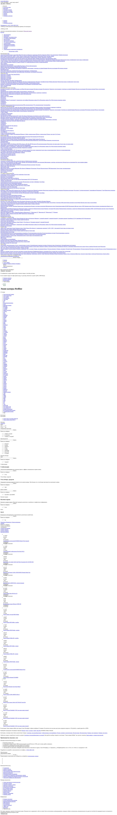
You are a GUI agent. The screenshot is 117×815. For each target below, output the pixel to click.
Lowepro (5, 361)
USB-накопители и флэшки (7, 64)
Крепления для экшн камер (53, 144)
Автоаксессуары (51, 245)
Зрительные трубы (5, 167)
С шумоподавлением (84, 190)
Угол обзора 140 (7, 406)
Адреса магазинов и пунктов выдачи (11, 782)
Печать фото (3, 70)
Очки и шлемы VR (11, 209)
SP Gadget (5, 375)
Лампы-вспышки (25, 92)
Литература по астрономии (69, 162)
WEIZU (5, 383)
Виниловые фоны (41, 118)
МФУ (20, 213)
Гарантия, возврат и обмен (9, 784)
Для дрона (5, 299)
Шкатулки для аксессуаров (81, 253)
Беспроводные (30, 190)
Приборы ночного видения (7, 169)
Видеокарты (71, 206)
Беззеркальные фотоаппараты (7, 58)
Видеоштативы (29, 140)
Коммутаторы (27, 203)
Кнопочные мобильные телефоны (8, 222)
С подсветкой (6, 163)
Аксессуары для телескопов (7, 162)
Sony (19, 58)
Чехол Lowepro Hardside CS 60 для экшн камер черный (16, 710)
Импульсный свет (5, 92)
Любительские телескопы (31, 161)
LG (14, 179)
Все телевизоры (20, 174)
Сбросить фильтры (16, 522)
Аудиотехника (7, 43)
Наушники (3, 190)
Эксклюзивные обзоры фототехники (11, 771)
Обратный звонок (27, 31)
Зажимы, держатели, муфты (16, 119)
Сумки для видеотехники (6, 148)
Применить (3, 522)
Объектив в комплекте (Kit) (33, 54)
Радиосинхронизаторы (18, 105)
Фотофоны (3, 118)
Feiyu (4, 343)
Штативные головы (20, 117)
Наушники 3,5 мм (100, 190)
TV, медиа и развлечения (9, 42)
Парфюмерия (36, 251)
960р (4, 394)
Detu (4, 322)
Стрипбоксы (3, 102)
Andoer (4, 321)
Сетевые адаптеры (35, 203)
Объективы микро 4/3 (6, 79)
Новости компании (7, 770)
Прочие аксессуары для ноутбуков (89, 202)
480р (4, 398)
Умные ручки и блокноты (69, 253)
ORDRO (5, 365)
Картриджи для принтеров (28, 213)
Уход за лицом (59, 251)
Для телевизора (10, 191)
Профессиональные (63, 54)
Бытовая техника (4, 252)
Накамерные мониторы (6, 120)
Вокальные (27, 198)
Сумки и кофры (4, 112)
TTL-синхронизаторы (38, 105)
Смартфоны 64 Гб (80, 218)
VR (1, 186)
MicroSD (5, 306)
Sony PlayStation (13, 184)
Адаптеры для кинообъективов (34, 732)
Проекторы (3, 179)
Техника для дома (22, 252)
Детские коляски (12, 249)
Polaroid (5, 316)
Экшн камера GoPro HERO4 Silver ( (11, 694)
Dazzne (4, 339)
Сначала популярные (5, 528)
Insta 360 (16, 144)
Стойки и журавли (5, 134)
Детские (39, 168)
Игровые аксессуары (5, 185)
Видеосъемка (7, 39)
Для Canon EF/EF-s (15, 74)
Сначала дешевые (5, 530)
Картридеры (40, 56)
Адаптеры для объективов (7, 83)
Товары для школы (61, 249)
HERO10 (5, 389)
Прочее (5, 48)
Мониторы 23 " (34, 212)
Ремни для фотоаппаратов (59, 61)
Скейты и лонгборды (49, 246)
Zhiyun (4, 387)
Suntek (4, 376)
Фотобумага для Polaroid (30, 72)
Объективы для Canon (6, 74)
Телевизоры (3, 174)
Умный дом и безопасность (59, 252)
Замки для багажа (92, 253)
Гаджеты (6, 46)
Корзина (5, 267)
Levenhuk (7, 164)
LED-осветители (27, 94)
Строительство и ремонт (15, 247)
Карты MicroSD (33, 56)
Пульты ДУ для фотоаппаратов (28, 62)
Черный (5, 390)
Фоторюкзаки (15, 61)
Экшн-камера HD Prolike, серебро (11, 622)
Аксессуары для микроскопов (63, 168)
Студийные (16, 198)
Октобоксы (3, 103)
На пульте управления (36, 150)
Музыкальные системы (28, 181)
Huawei (11, 219)
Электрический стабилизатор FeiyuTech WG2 (13, 551)
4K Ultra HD (29, 144)
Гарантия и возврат (7, 11)
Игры (55, 246)
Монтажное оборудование (7, 152)
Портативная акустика (6, 183)
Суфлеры (23, 152)
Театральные (24, 164)
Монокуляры (3, 166)
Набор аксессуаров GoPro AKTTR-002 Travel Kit (14, 702)
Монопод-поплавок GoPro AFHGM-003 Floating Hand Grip (16, 572)
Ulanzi (4, 381)
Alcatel (18, 222)
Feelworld (14, 120)
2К (4, 403)
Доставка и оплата (7, 9)
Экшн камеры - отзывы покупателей (94, 735)
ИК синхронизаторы (28, 105)
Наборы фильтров (56, 59)
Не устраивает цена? (8, 788)
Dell (14, 201)
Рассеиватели (19, 68)
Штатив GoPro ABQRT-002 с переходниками (13, 583)
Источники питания (5, 57)
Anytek (4, 335)
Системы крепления (5, 119)
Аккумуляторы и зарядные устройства (38, 92)
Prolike (4, 317)
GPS (4, 300)
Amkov (4, 333)
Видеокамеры (4, 136)
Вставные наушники (58, 190)
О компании (6, 767)
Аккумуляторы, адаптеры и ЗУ (27, 91)
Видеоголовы (22, 140)
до (5, 427)
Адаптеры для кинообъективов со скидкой (34, 735)
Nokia (21, 222)
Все (8, 53)
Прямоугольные (7, 392)
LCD (31, 179)
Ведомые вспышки (38, 89)
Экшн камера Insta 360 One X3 (10, 593)
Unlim (4, 382)
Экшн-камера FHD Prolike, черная (11, 661)
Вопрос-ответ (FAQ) (8, 789)
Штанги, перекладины (41, 134)
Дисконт (5, 14)
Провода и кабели (16, 62)
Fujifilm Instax (18, 67)
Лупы (2, 163)
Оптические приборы (9, 40)
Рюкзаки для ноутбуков (18, 202)
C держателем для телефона (22, 146)
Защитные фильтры (12, 81)
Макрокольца (16, 83)
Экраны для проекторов (6, 180)
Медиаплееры (4, 178)
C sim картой (57, 228)
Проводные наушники (110, 190)
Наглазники (9, 62)
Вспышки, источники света (10, 37)
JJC (4, 357)
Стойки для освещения (14, 134)
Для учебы (33, 201)
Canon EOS (15, 54)
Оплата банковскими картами (10, 800)
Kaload (4, 360)
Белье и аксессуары (5, 253)
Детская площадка (85, 249)
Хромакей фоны (33, 118)
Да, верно (3, 3)
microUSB (5, 405)
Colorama (11, 118)
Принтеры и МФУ (5, 213)
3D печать (3, 214)
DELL (13, 212)
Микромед (17, 168)
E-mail (14, 754)
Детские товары (4, 249)
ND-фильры (19, 81)
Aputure (18, 91)
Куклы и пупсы (102, 249)
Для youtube (6, 296)
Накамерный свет (5, 69)
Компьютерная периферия (7, 208)
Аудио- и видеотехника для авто (22, 245)
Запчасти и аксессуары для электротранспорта (35, 234)
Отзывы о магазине (7, 799)
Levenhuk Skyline (10, 161)
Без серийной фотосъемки (9, 410)
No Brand (5, 324)
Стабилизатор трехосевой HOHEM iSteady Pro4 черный (16, 541)
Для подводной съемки (8, 294)
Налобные (18, 163)
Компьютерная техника (9, 44)
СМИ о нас (5, 806)
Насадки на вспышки (53, 68)
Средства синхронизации (6, 105)
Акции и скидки (7, 769)
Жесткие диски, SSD (79, 206)
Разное (4, 388)
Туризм (22, 246)
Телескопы (3, 161)
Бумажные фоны (25, 118)
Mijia (4, 323)
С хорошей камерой (25, 150)
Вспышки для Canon (10, 89)
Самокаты (41, 246)
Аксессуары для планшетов (7, 223)
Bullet (4, 338)
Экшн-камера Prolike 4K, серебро (11, 638)
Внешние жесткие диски (103, 208)
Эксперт (5, 13)
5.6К (4, 399)
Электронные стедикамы (12, 151)
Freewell (5, 344)
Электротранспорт (5, 234)
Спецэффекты (4, 131)
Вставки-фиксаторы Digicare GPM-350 (12, 604)
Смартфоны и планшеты (9, 45)
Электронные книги (21, 235)
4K (4, 301)
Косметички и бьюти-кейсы (102, 253)
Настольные (13, 163)
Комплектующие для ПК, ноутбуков (9, 206)
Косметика (30, 251)
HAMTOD (5, 350)
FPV (15, 150)
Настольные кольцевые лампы (59, 100)
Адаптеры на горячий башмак (41, 68)
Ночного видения (31, 164)
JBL (13, 190)
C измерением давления (41, 228)
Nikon (20, 54)
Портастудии (12, 197)
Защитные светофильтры (13, 59)
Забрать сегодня (7, 310)
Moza (4, 362)
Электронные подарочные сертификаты (13, 49)
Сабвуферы (36, 181)
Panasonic (9, 136)
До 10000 (5, 307)
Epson (7, 179)
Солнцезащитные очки (18, 253)
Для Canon (7, 68)
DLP (29, 179)
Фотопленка (39, 72)
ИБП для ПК (94, 208)
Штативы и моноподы (6, 117)
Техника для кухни (13, 252)
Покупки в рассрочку (8, 786)
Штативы (13, 117)
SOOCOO (5, 373)
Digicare (5, 340)
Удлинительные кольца (34, 83)
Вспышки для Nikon (19, 89)
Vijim (4, 329)
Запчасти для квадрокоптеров (63, 150)
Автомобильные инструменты (69, 245)
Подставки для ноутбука (50, 202)
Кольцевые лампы (5, 100)
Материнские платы (50, 206)
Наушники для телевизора (7, 177)
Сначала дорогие (4, 529)
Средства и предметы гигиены (20, 251)
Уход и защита (4, 63)
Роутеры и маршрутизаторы (17, 203)
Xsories (4, 386)
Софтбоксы (3, 101)
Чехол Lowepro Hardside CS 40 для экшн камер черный (16, 726)
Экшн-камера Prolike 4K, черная (10, 653)
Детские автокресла (51, 249)
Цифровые (28, 168)
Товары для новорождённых (40, 249)
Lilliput (17, 120)
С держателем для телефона (22, 100)
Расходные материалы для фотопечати (28, 70)
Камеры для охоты (103, 732)
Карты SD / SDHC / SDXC (13, 56)
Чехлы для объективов (6, 85)
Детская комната (76, 249)
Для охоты (38, 164)
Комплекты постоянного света (16, 94)
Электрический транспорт (14, 246)
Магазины (5, 8)
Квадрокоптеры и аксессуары (7, 231)
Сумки (43, 253)
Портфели (52, 253)
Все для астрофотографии (81, 162)
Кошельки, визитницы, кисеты (34, 253)
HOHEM (5, 353)
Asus (11, 201)
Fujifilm (18, 65)
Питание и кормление (21, 249)
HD (4, 401)
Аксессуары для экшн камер (66, 144)
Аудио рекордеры (5, 156)
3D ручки (7, 214)
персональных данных (33, 756)
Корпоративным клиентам (9, 801)
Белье (11, 253)
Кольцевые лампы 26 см (34, 100)
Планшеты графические (6, 236)
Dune (12, 178)
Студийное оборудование (10, 38)
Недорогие (41, 136)
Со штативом (12, 100)
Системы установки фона (39, 119)
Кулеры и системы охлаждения (38, 206)
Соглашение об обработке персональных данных (14, 775)
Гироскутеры (12, 234)
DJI (19, 144)
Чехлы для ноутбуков (39, 202)
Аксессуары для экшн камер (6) (10, 418)
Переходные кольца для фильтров (68, 59)
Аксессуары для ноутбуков (7, 202)
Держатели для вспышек (27, 68)
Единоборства (60, 246)
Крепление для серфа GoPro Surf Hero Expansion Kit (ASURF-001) (18, 562)
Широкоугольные (7, 305)
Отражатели (3, 98)
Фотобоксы (3, 90)
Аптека (11, 251)
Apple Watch (9, 228)
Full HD (19, 136)
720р (4, 393)
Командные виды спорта (79, 246)
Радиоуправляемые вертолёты (35, 233)
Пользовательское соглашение (10, 774)
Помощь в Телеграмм (8, 793)
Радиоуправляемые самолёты (62, 233)
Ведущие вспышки (29, 89)
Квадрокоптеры (4, 150)
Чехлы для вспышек (100, 89)
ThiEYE (5, 379)
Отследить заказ (7, 7)
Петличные (21, 198)
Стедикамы (3, 151)
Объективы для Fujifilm (6, 78)
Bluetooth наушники (38, 190)
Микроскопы (4, 168)
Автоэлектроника (10, 245)
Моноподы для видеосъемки (39, 140)
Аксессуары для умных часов (67, 228)
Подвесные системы (28, 119)
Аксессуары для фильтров (82, 59)
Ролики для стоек (51, 134)
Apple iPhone (9, 218)
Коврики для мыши (48, 208)
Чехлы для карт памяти (48, 56)
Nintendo (20, 184)
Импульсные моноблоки (14, 92)
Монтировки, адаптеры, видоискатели (54, 162)
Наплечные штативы (17, 147)
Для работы (39, 201)
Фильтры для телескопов (39, 162)
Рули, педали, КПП (25, 185)
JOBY (4, 359)
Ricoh (4, 367)
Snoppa (4, 372)
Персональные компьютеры (7, 205)
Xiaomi (12, 174)
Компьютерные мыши (39, 208)
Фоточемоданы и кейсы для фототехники (43, 61)
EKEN (4, 342)
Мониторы (3, 212)
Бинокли (3, 164)
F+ (23, 222)
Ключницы (60, 253)
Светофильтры (4, 59)
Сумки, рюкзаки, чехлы (6, 61)
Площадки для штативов (36, 117)
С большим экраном (62, 218)
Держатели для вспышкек (55, 89)
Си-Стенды (57, 134)
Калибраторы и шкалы (6, 114)
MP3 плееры (3, 238)
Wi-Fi (4, 304)
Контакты (5, 807)
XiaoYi (4, 384)
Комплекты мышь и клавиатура (26, 208)
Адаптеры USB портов (61, 202)
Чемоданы (47, 253)
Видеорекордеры (4, 158)
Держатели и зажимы (27, 147)
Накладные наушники (48, 190)
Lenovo (18, 201)
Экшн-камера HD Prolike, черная (10, 646)
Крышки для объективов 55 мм (19, 84)
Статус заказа (6, 262)
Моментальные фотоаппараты (8, 67)
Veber (13, 164)
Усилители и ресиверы (6, 194)
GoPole (4, 348)
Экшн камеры (4, 144)
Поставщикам (6, 804)
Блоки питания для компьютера (99, 206)
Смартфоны (3, 218)
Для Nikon (12, 68)
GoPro (8, 144)
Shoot (4, 370)
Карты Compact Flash (25, 56)
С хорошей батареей (44, 222)
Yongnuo (11, 91)
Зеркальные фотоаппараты (7, 54)
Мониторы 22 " (27, 212)
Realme (21, 218)
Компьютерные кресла (6, 216)
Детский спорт (69, 249)
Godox (16, 107)
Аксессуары (3, 62)
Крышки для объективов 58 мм (34, 84)
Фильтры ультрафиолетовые (25, 59)
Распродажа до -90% (8, 12)
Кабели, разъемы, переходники (23, 209)
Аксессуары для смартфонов (7, 220)
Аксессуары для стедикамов (24, 151)
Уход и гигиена (30, 249)
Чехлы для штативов (47, 117)
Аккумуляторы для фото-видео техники (32, 57)
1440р (4, 396)
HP (15, 201)
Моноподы (27, 117)
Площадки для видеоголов (53, 140)
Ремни (56, 253)
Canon (15, 58)
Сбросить (3, 423)
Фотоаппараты (7, 34)
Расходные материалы (6, 72)
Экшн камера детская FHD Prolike (11, 614)
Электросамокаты (20, 234)
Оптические (34, 168)
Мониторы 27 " (49, 212)
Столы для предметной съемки (8, 133)
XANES (5, 331)
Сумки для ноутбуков (29, 202)
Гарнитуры (18, 185)
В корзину (6, 542)
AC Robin (5, 332)
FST (13, 107)
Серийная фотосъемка (8, 411)
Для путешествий (7, 295)
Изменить (8, 3)
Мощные (48, 201)
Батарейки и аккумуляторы (16, 57)
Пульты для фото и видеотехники (65, 732)
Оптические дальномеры (6, 170)
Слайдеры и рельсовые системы (8, 153)
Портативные (24, 179)
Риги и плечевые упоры (6, 147)
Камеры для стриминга (92, 732)
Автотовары (3, 245)
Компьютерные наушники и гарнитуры (23, 191)
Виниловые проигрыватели (7, 188)
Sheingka (5, 368)
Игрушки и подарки (94, 249)
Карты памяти (4, 56)
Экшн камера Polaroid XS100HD (10, 677)
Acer (10, 179)
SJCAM (12, 144)
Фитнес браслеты (5, 229)
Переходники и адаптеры (51, 119)
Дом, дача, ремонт (5, 247)
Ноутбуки (3, 201)
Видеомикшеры (16, 152)
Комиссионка (6, 792)
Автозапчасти (58, 245)
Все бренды (24, 54)
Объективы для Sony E (6, 76)
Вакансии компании (8, 772)
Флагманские (87, 218)
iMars (4, 354)
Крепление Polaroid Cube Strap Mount (11, 686)
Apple (7, 190)
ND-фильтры (49, 59)
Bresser (8, 168)
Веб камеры (56, 208)
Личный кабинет (7, 790)
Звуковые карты (88, 206)
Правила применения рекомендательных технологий (15, 776)
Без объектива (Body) (45, 54)
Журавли (22, 134)
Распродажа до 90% (13, 51)
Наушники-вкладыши (68, 190)
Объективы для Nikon (6, 75)
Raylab (10, 107)
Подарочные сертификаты (9, 787)
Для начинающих (54, 54)
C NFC (52, 228)
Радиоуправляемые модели (7, 233)
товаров (2, 523)
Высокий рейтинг (5, 532)
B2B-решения (6, 802)
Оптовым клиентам (7, 15)
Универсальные (18, 80)
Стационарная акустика (6, 181)
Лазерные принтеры (14, 213)
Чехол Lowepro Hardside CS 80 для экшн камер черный (16, 718)
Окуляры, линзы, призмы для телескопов (23, 162)
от (5, 425)
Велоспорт (103, 246)
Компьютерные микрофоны (84, 208)
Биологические (44, 168)
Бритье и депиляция (44, 251)
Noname (5, 364)
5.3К (4, 404)
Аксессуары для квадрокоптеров (48, 150)
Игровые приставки (5, 184)
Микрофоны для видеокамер (7, 145)
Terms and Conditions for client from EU (12, 777)
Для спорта (76, 190)
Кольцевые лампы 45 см (45, 100)
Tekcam (5, 377)
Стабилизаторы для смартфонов (8, 239)
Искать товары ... (17, 257)
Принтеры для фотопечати (13, 70)
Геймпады (12, 185)
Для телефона (4, 191)
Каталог (2, 32)
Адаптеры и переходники (6, 113)
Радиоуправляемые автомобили (20, 233)
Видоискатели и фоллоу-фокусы (8, 155)
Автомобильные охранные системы (38, 245)
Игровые (44, 201)
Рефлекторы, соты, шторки (7, 96)
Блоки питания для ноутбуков (74, 202)
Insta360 (5, 356)
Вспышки (3, 68)
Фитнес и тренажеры (69, 246)
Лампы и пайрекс (5, 95)
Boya (4, 337)
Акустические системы (17, 181)
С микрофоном (92, 190)
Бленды (2, 80)
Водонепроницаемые (42, 144)
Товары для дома (25, 247)
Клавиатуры (16, 208)
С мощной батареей (53, 218)
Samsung (8, 174)
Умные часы (3, 228)
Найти (14, 430)
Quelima (5, 366)
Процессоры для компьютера (24, 206)
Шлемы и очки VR (6, 186)
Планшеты (3, 219)
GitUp (4, 346)
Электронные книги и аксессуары (8, 235)
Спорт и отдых (4, 246)
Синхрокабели (47, 105)
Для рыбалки (6, 298)
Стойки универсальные (30, 134)
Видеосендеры (4, 157)
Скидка (5, 311)
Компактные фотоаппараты (7, 65)
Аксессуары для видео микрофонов (22, 145)
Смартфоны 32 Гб (71, 218)
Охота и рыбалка (89, 246)
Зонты (25, 253)
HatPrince (5, 351)
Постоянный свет (5, 94)
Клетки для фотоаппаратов (41, 62)
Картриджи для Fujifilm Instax (18, 72)
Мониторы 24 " (42, 212)
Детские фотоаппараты (31, 65)
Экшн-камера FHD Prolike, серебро (11, 630)
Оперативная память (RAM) (61, 206)
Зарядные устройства (46, 57)
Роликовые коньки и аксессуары (31, 246)
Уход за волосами (66, 251)
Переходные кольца (23, 83)
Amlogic (5, 334)
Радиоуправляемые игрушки (49, 233)
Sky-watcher (17, 161)
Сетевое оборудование (6, 203)
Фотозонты (3, 97)
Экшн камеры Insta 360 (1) (9, 419)
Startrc (4, 327)
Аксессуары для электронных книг (34, 235)
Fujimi (14, 91)
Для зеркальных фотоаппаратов (25, 61)
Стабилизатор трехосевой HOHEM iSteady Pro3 (14, 669)
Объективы (6, 35)
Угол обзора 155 (7, 407)
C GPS (48, 228)
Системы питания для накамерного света (18, 139)
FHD (4, 400)
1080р (4, 395)
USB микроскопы (52, 168)
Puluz (4, 326)
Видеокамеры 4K (35, 136)
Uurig (4, 328)
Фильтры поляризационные (39, 59)
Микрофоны (3, 198)
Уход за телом (52, 251)
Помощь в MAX (7, 794)
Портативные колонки (16, 183)
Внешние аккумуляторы (6, 225)
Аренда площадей (7, 805)
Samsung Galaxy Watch (21, 228)
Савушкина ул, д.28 (5, 25)
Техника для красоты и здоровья (33, 252)
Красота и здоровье (5, 251)
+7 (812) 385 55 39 (14, 25)
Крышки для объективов (6, 84)
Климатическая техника (47, 252)
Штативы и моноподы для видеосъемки (10, 140)
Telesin (4, 378)
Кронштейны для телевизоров (7, 175)
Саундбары (41, 181)
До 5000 (5, 309)
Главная (5, 260)
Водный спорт (97, 246)
